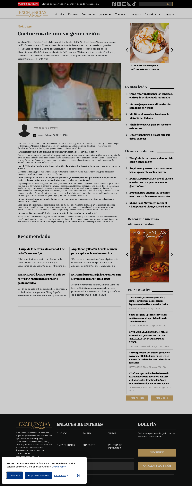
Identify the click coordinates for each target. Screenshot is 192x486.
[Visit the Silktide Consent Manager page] (78, 475)
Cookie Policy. (59, 466)
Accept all (15, 475)
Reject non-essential (38, 475)
